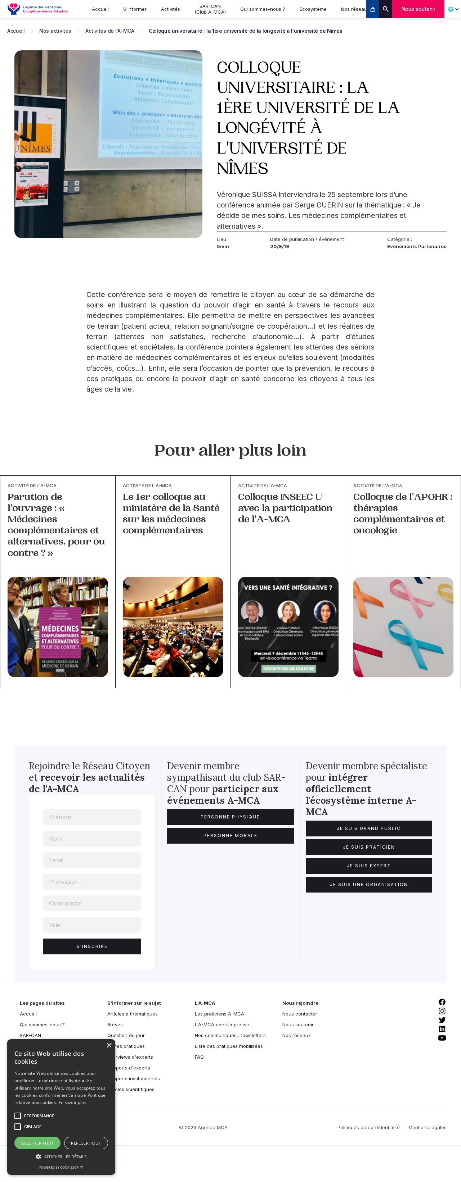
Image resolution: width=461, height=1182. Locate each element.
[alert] (61, 1107)
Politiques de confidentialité (368, 1127)
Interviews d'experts (130, 1057)
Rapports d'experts (128, 1068)
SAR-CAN (30, 1035)
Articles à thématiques (132, 1014)
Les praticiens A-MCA (219, 1014)
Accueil (100, 9)
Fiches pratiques (126, 1046)
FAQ (199, 1057)
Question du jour (126, 1035)
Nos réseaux (355, 9)
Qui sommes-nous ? (262, 9)
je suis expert (369, 865)
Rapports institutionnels (133, 1078)
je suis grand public (369, 828)
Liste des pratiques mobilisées (229, 1046)
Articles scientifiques (131, 1089)
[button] (61, 1156)
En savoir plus (72, 1102)
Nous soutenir (418, 8)
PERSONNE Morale (230, 835)
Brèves (115, 1024)
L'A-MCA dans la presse (222, 1024)
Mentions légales (427, 1127)
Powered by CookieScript (61, 1167)
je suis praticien (369, 847)
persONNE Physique (230, 817)
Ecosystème (313, 9)
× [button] (109, 1045)
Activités (170, 9)
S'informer (135, 9)
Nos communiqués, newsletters (230, 1035)
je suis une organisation (369, 884)
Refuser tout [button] (86, 1143)
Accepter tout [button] (37, 1143)
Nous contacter (299, 1014)
